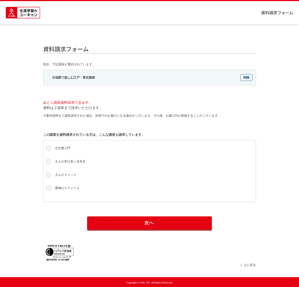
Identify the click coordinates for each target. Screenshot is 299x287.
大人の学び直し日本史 (70, 161)
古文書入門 (62, 148)
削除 (246, 77)
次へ (149, 222)
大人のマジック (65, 174)
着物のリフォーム (67, 188)
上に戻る (250, 265)
